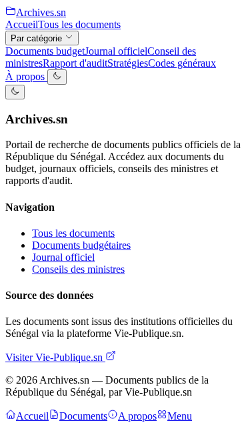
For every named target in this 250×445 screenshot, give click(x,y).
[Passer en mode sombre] (57, 76)
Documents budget (45, 51)
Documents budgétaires (81, 245)
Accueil (21, 24)
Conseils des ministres (78, 269)
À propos (26, 77)
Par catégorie (38, 38)
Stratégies (127, 63)
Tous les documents (79, 24)
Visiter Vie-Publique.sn (55, 357)
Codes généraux (182, 63)
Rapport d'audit (75, 63)
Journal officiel (116, 51)
